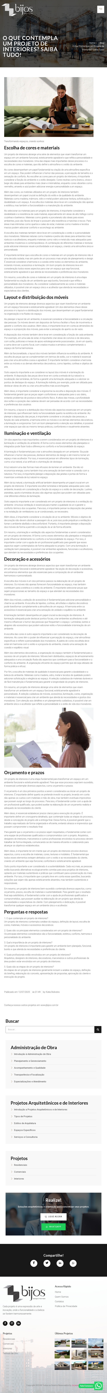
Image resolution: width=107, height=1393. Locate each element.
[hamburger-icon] (100, 9)
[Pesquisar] (97, 1029)
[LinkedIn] (18, 1323)
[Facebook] (5, 1323)
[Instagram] (11, 1323)
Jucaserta (76, 1385)
